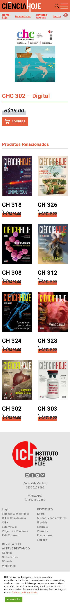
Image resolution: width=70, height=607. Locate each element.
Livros (57, 16)
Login (5, 509)
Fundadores (44, 535)
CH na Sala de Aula (14, 518)
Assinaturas (23, 16)
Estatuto (42, 526)
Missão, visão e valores (52, 518)
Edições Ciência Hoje (15, 513)
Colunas (7, 552)
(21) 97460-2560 (35, 499)
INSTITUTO (45, 509)
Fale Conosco (11, 535)
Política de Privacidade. (25, 592)
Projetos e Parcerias (15, 531)
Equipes (42, 539)
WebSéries (9, 565)
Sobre (41, 513)
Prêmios (42, 531)
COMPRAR (18, 121)
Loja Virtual (9, 526)
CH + (5, 522)
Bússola (7, 561)
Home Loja (6, 16)
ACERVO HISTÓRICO (16, 548)
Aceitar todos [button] (13, 599)
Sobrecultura (10, 557)
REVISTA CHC (11, 544)
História (42, 522)
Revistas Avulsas (41, 16)
